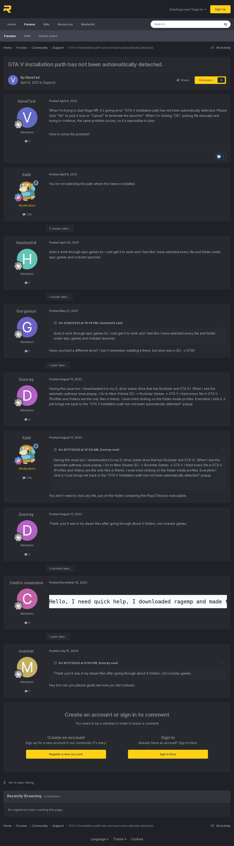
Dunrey (26, 379)
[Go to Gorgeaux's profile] (27, 327)
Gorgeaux (26, 311)
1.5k (29, 214)
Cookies (137, 839)
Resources (65, 24)
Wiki (46, 24)
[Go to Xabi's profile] (27, 190)
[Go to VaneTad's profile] (13, 80)
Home (12, 24)
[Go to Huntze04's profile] (27, 259)
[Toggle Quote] (56, 323)
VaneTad (32, 77)
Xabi (26, 174)
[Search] (226, 24)
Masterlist (88, 24)
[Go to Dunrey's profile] (27, 395)
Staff (27, 36)
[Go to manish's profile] (27, 667)
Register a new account (66, 754)
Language (99, 839)
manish (26, 651)
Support (49, 82)
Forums (29, 24)
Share (184, 80)
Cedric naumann (26, 582)
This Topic (207, 24)
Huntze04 (26, 242)
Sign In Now (168, 754)
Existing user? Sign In (187, 9)
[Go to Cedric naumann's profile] (27, 599)
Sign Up (220, 9)
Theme (119, 839)
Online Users (48, 36)
